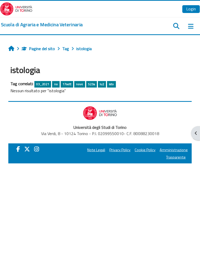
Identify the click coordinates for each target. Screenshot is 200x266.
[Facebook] (18, 149)
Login (191, 9)
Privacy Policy (119, 150)
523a (91, 84)
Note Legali (96, 150)
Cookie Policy (145, 150)
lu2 (102, 84)
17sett (67, 84)
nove (79, 84)
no (56, 84)
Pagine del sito (42, 48)
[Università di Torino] (16, 8)
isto (111, 84)
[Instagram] (36, 149)
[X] (27, 149)
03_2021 (42, 84)
